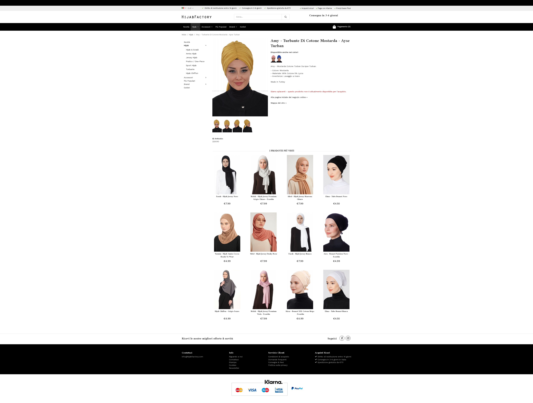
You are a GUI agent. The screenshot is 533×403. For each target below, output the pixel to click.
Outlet (243, 27)
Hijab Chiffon (192, 73)
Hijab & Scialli (192, 50)
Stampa (232, 362)
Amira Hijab (191, 53)
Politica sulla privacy (277, 365)
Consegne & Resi (276, 362)
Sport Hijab (191, 65)
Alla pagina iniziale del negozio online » (289, 97)
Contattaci (234, 359)
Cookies (232, 365)
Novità (186, 27)
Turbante (190, 69)
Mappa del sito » (278, 103)
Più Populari (221, 27)
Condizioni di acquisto (278, 357)
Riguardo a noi (235, 357)
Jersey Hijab (191, 57)
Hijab (194, 27)
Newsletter (234, 368)
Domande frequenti (277, 359)
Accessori (206, 27)
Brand (232, 27)
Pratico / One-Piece (195, 61)
